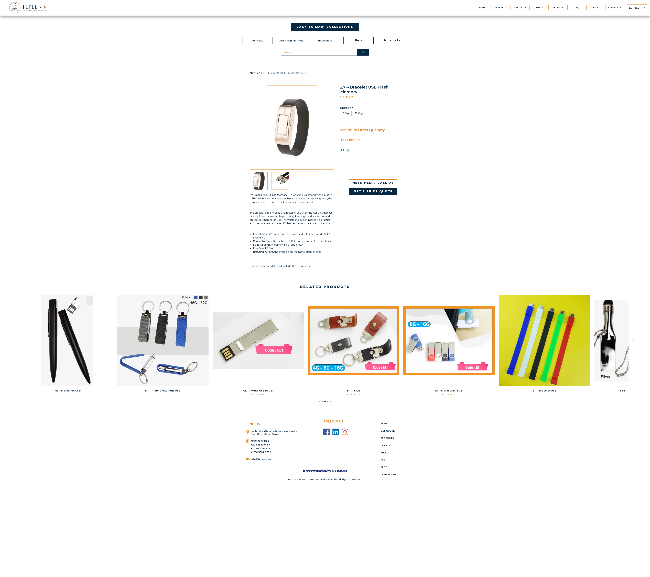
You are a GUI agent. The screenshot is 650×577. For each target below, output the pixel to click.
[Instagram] (345, 432)
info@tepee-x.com (262, 459)
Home (254, 72)
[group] (325, 346)
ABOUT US (387, 452)
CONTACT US (388, 474)
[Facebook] (326, 432)
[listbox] (637, 7)
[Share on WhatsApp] (349, 150)
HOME (384, 423)
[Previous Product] (17, 341)
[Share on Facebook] (342, 150)
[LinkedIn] (335, 432)
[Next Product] (633, 341)
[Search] (363, 52)
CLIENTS (386, 445)
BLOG (384, 467)
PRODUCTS (387, 438)
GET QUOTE (388, 430)
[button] (637, 7)
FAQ (383, 460)
